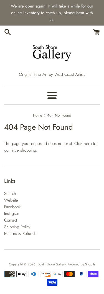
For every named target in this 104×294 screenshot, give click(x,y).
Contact (10, 220)
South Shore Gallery (51, 264)
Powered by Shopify (81, 264)
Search (10, 193)
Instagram (12, 213)
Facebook (12, 207)
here (88, 143)
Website (11, 200)
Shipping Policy (17, 227)
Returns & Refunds (20, 233)
